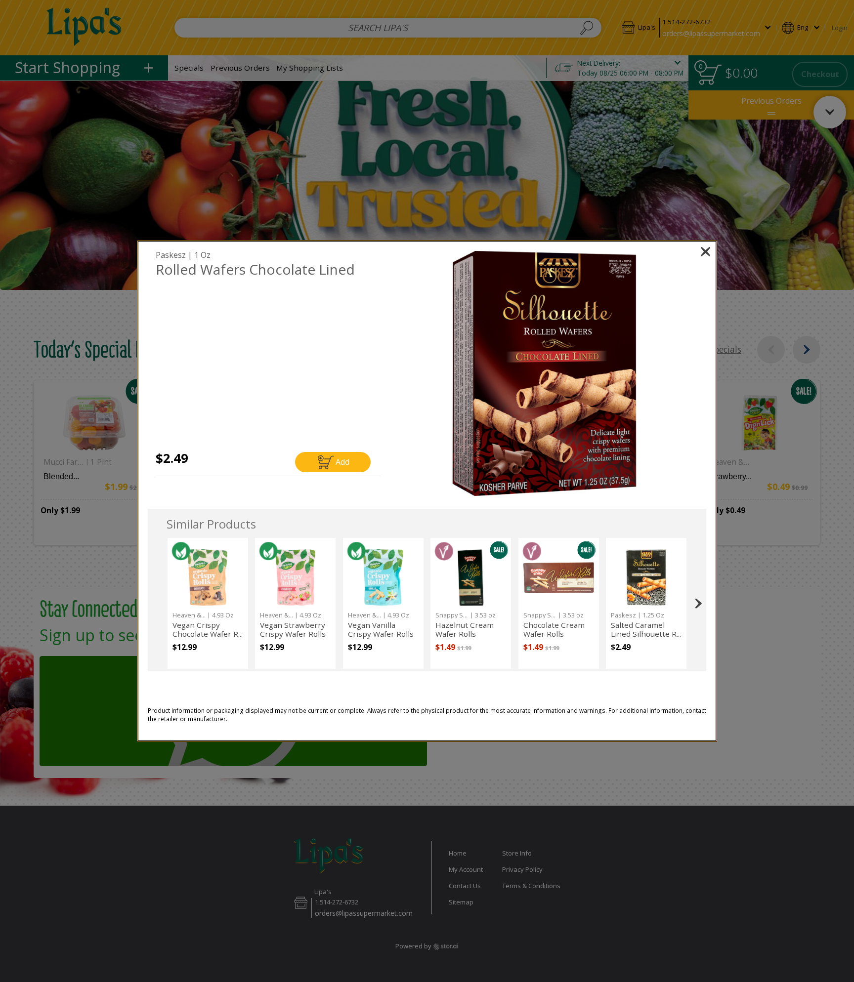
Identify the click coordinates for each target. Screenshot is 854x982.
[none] (208, 603)
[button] (544, 373)
